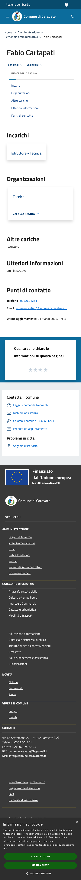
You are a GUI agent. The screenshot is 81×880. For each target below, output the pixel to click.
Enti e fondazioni (19, 555)
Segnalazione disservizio (24, 788)
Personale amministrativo (21, 37)
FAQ (11, 794)
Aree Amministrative (22, 543)
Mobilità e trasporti (21, 615)
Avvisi (12, 694)
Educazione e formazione (24, 633)
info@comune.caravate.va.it (27, 755)
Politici (13, 561)
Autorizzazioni (18, 663)
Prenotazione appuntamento (27, 782)
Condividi (13, 65)
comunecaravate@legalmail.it (28, 751)
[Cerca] (73, 16)
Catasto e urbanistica (22, 609)
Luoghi (13, 711)
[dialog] (40, 849)
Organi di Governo (20, 537)
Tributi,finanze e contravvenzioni (30, 645)
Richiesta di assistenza (23, 800)
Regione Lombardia (18, 4)
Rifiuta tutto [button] (40, 865)
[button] (40, 873)
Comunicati (16, 688)
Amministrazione (29, 32)
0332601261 (28, 300)
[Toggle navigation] (7, 16)
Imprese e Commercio (22, 603)
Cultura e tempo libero (23, 597)
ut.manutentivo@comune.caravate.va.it (41, 308)
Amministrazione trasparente (27, 818)
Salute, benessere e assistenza (28, 657)
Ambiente (15, 651)
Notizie (13, 682)
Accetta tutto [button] (40, 856)
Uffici (12, 549)
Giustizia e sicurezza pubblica (27, 639)
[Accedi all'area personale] (66, 4)
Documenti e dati (20, 573)
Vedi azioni (33, 65)
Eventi (13, 717)
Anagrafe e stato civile (23, 591)
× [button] (76, 822)
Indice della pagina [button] (24, 73)
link (5, 848)
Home (8, 32)
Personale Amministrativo (25, 567)
